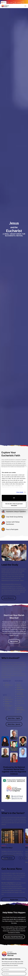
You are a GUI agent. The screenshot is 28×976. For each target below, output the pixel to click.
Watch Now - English (14, 718)
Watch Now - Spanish (14, 724)
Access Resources (9, 598)
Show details (19, 492)
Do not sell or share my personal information (14, 504)
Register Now (14, 900)
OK (14, 498)
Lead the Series (8, 858)
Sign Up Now (14, 641)
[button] (25, 6)
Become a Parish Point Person (14, 937)
